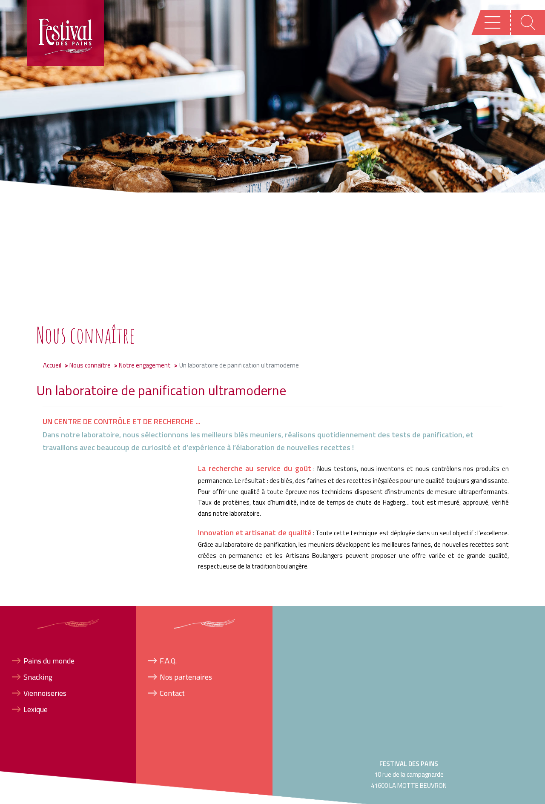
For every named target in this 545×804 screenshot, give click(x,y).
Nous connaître (90, 365)
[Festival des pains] (65, 32)
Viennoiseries (44, 693)
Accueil (52, 365)
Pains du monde (49, 660)
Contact (172, 693)
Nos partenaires (186, 676)
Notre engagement (145, 365)
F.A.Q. (168, 660)
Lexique (35, 709)
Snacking (37, 676)
